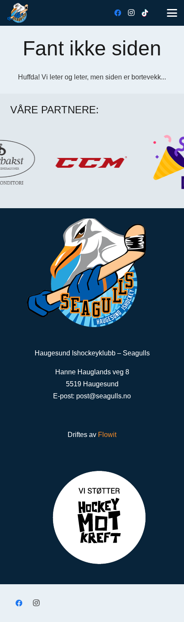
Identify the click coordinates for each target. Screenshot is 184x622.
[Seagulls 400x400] (17, 13)
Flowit (107, 434)
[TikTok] (145, 13)
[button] (172, 13)
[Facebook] (118, 13)
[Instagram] (131, 13)
